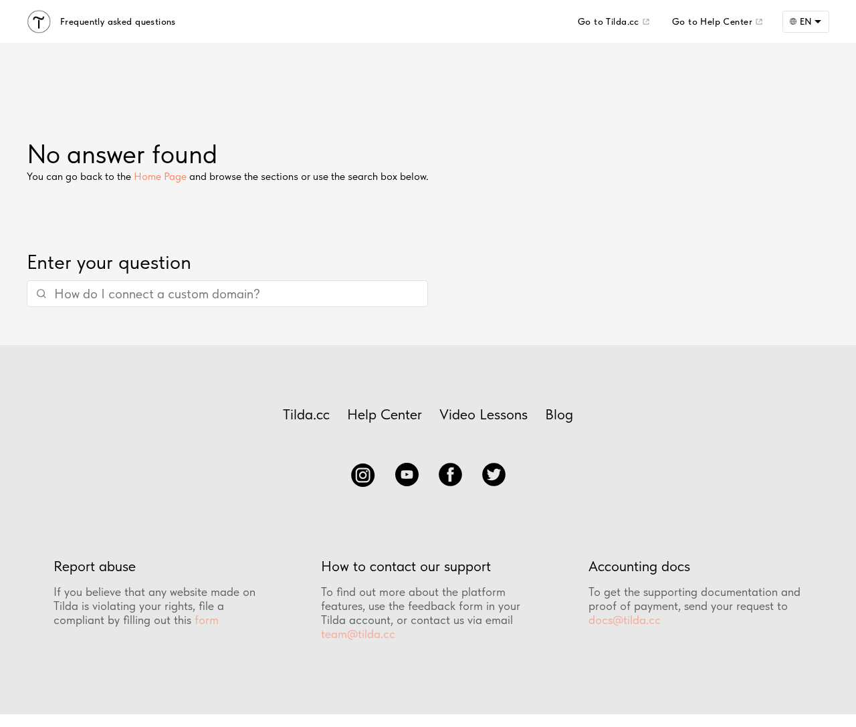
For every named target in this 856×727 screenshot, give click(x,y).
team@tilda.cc (358, 634)
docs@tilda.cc (624, 620)
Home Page (160, 176)
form (207, 620)
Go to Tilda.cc (608, 21)
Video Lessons (483, 414)
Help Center (384, 414)
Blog (559, 414)
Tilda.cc (306, 414)
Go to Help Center (712, 21)
